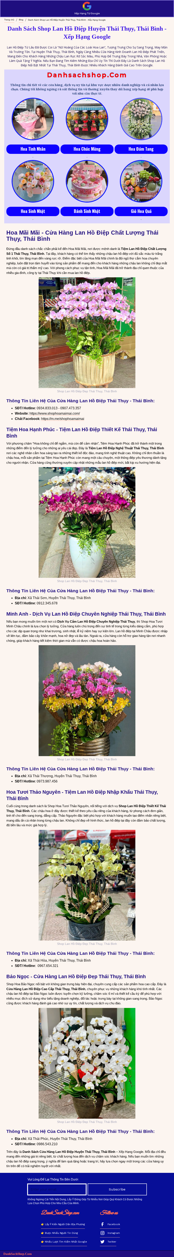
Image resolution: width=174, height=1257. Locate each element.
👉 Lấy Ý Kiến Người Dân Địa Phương (63, 1224)
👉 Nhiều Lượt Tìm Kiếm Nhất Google (64, 1241)
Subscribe (117, 1189)
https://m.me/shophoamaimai (62, 419)
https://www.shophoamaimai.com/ (54, 413)
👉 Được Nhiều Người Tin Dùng (59, 1232)
